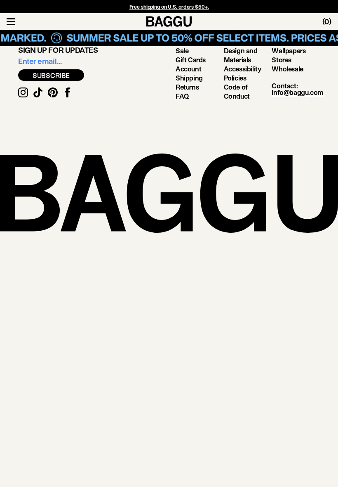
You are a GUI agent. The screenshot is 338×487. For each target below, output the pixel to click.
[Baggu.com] (169, 21)
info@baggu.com (297, 92)
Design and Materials (241, 55)
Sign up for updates (58, 50)
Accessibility (242, 69)
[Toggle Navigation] (10, 21)
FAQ (182, 96)
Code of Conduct (237, 91)
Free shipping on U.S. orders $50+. (169, 6)
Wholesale (287, 69)
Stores (281, 60)
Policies (235, 78)
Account (188, 69)
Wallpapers (288, 50)
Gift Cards (191, 60)
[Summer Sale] (169, 38)
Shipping (189, 78)
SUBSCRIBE (51, 75)
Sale (182, 50)
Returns (187, 87)
